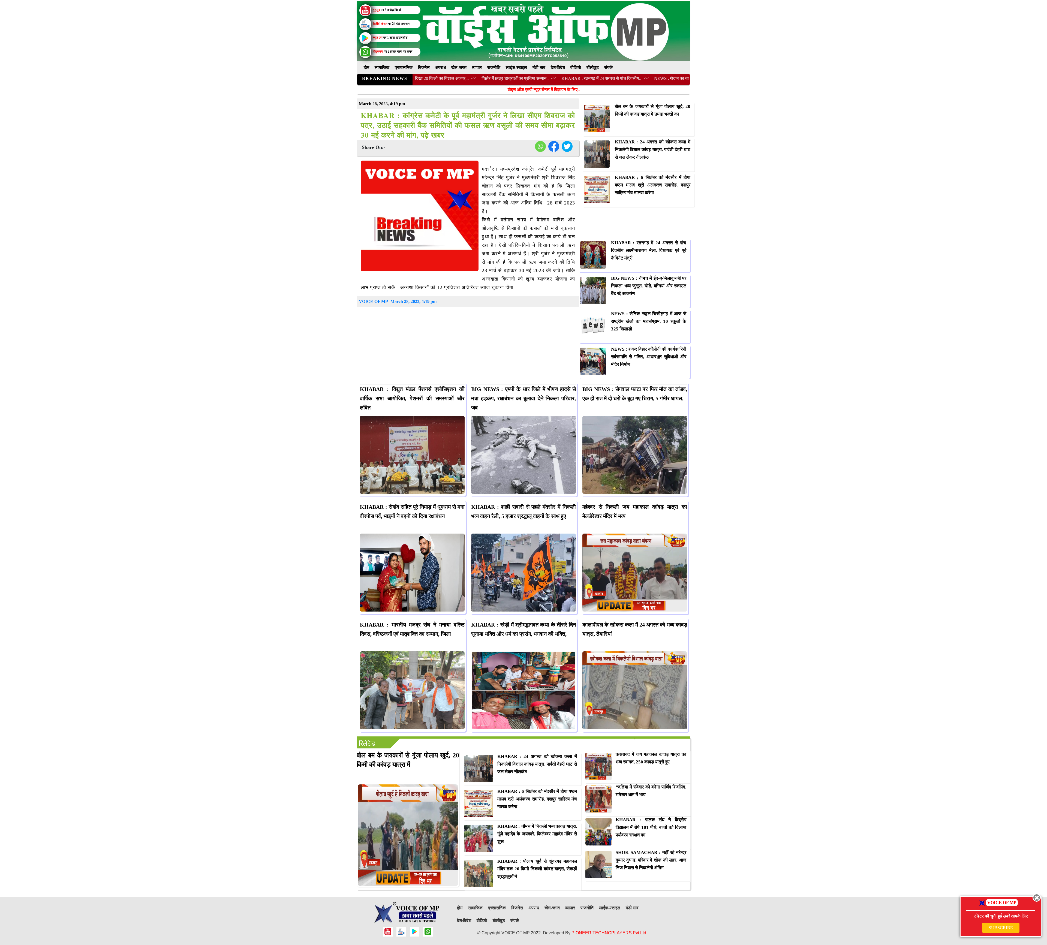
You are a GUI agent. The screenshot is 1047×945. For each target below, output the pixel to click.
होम (366, 67)
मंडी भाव (538, 67)
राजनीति (493, 67)
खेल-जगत (459, 67)
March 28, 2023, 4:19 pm (413, 301)
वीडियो (575, 67)
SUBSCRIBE (1001, 927)
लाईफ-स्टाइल (516, 67)
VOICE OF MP (373, 301)
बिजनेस (424, 67)
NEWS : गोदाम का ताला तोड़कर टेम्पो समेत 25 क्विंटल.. (643, 78)
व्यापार (477, 67)
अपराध (440, 67)
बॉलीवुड (592, 67)
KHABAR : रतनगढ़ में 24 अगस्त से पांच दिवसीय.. (547, 78)
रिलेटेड (367, 743)
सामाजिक (382, 67)
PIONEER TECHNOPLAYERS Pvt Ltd (608, 933)
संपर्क (608, 67)
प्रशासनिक (404, 67)
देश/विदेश (558, 67)
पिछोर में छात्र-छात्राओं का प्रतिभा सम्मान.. (461, 78)
